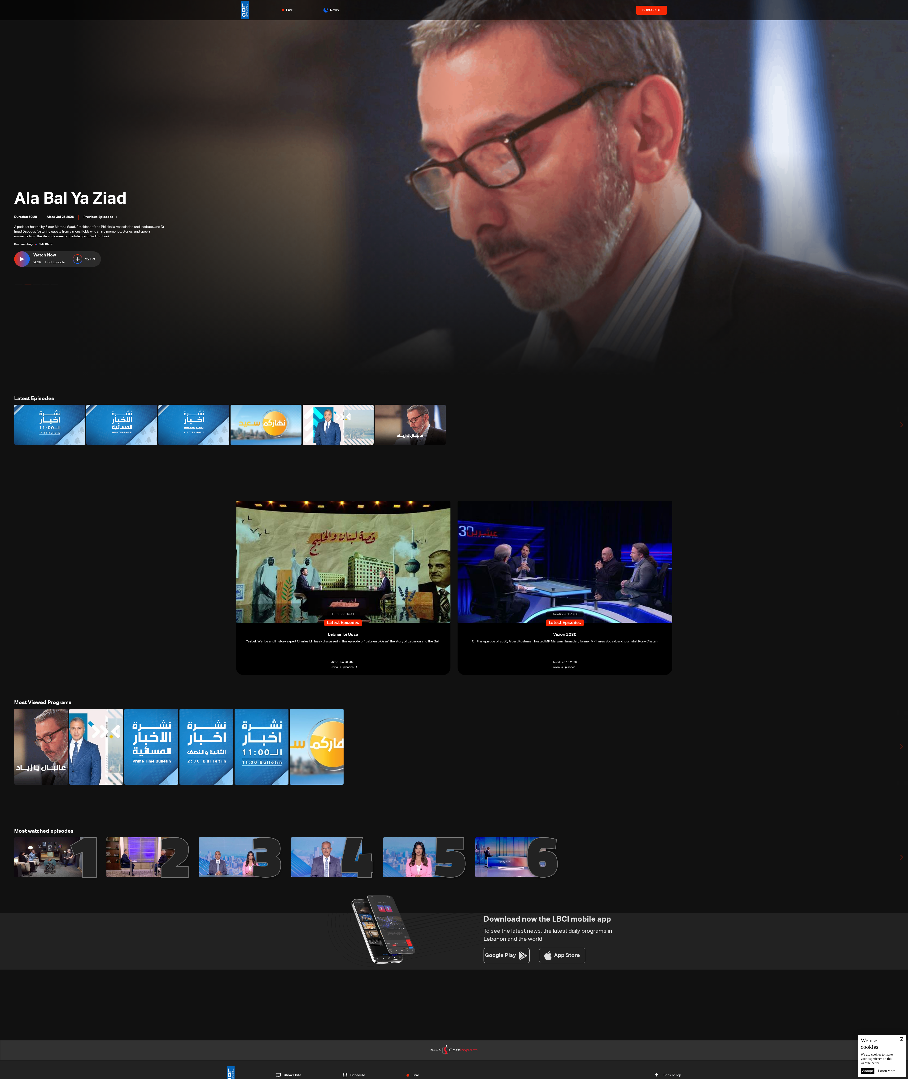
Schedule (357, 1075)
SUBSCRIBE (651, 10)
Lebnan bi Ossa (74, 208)
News (334, 10)
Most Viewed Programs (42, 702)
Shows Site (292, 1075)
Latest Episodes (34, 398)
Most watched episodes (44, 831)
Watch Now (44, 255)
